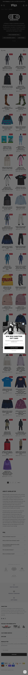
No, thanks (14, 350)
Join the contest (14, 347)
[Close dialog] (23, 324)
